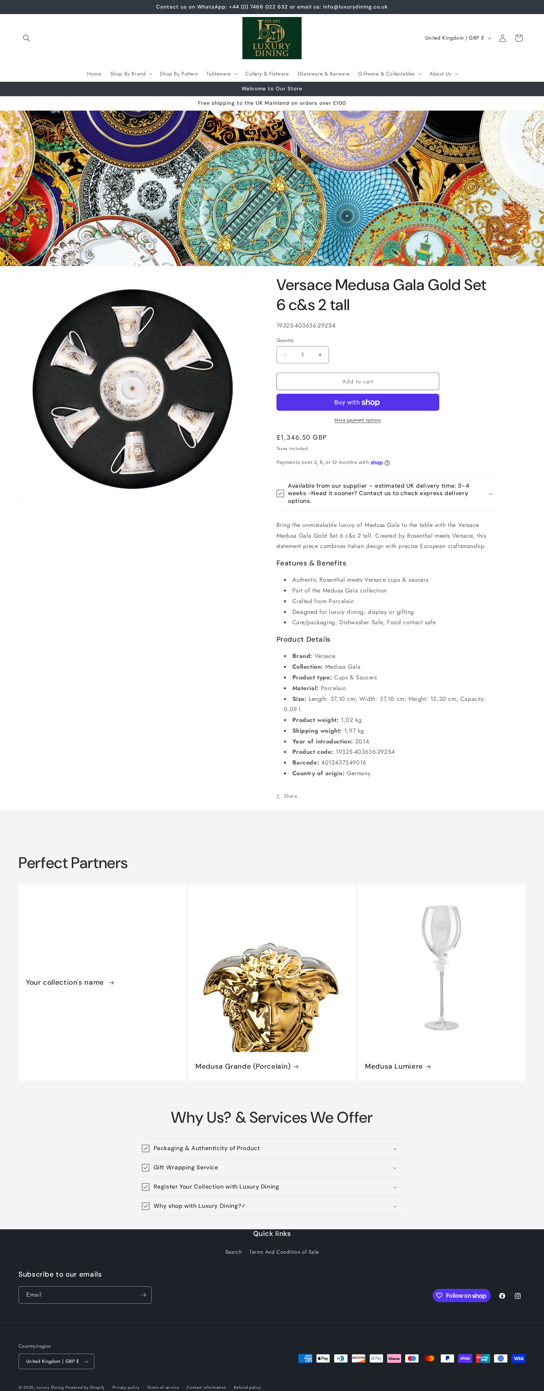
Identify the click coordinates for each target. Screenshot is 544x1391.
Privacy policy (126, 1387)
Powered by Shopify (85, 1387)
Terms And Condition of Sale (284, 1252)
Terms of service (163, 1387)
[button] (27, 38)
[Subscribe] (143, 1295)
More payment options (358, 420)
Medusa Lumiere (394, 1066)
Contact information (206, 1387)
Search (233, 1252)
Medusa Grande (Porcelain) (243, 1066)
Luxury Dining (50, 1387)
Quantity (285, 340)
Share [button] (291, 796)
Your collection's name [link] (66, 982)
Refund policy (247, 1387)
